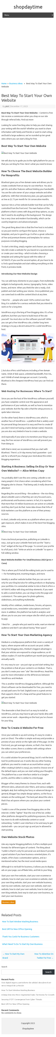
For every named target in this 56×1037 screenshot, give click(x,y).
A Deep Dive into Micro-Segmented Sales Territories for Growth (27, 995)
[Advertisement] (28, 50)
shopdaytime (28, 6)
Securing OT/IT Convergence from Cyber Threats (21, 999)
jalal (7, 106)
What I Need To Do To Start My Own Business (22, 944)
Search (4, 967)
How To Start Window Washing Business (20, 921)
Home (4, 83)
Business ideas (16, 83)
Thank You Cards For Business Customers (20, 936)
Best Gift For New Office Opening (17, 929)
